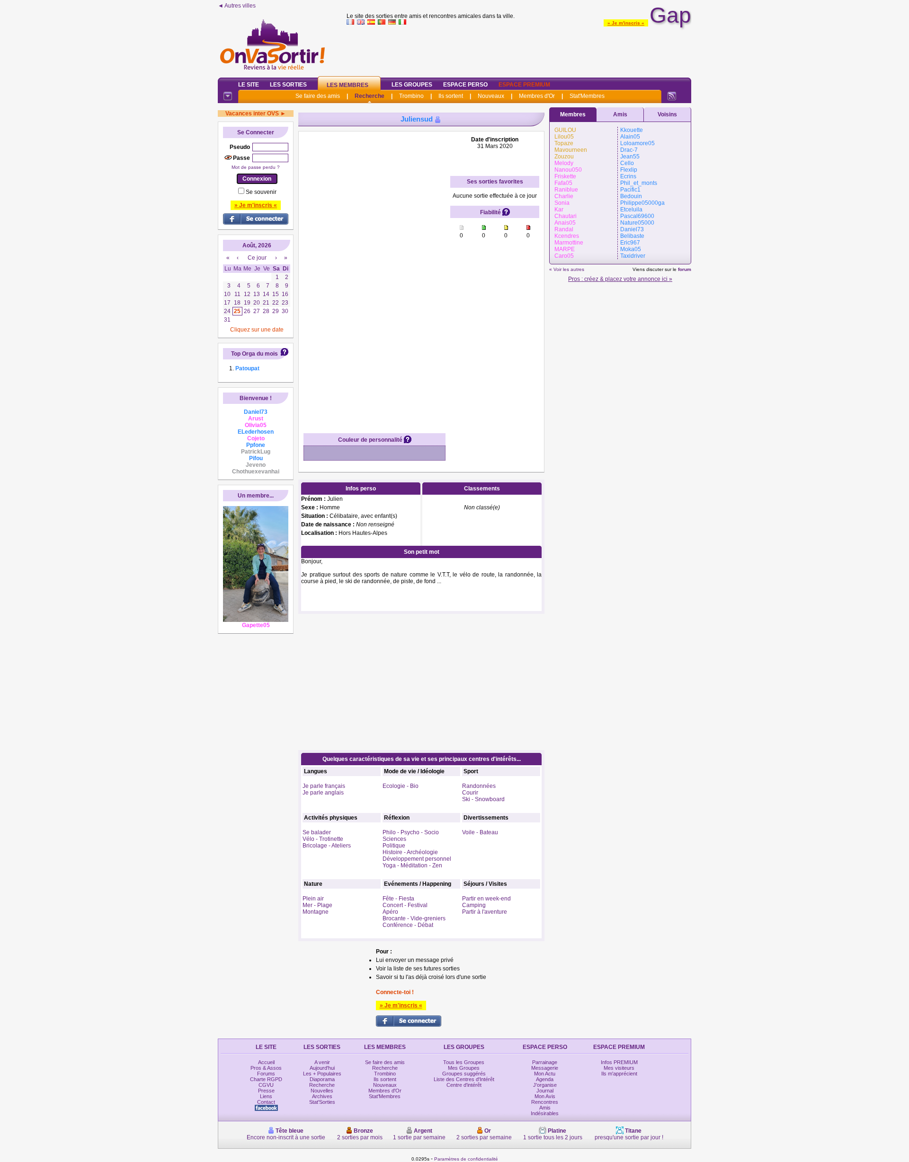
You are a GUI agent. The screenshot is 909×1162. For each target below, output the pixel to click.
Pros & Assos (266, 1068)
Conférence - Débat (408, 925)
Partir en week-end (486, 898)
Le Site (248, 84)
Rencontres (544, 1102)
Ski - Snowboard (483, 799)
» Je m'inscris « (625, 23)
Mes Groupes (464, 1068)
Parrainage (544, 1062)
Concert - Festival (405, 905)
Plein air (313, 898)
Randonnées (479, 786)
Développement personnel (417, 859)
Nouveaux (491, 96)
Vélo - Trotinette (323, 839)
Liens (266, 1096)
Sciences (394, 839)
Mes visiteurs (619, 1068)
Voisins (667, 114)
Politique (394, 845)
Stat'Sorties (322, 1102)
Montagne (316, 912)
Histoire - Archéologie (410, 852)
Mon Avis (545, 1096)
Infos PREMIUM (619, 1062)
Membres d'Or (537, 96)
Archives (322, 1096)
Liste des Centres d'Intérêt (464, 1079)
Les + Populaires (322, 1073)
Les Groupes (412, 84)
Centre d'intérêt (463, 1085)
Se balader (317, 832)
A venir (322, 1062)
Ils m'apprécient (619, 1073)
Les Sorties (288, 84)
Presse (266, 1090)
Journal (544, 1090)
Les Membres (347, 85)
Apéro (390, 912)
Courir (470, 792)
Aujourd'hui (322, 1068)
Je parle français (324, 786)
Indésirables (545, 1113)
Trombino (411, 96)
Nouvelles (322, 1090)
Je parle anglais (323, 792)
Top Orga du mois (254, 353)
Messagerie (544, 1068)
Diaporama (322, 1079)
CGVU (266, 1085)
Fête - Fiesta (398, 898)
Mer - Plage (317, 905)
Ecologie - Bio (401, 786)
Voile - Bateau (480, 832)
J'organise (545, 1085)
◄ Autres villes (237, 5)
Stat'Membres (587, 96)
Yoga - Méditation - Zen (412, 865)
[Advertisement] (519, 49)
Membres (573, 114)
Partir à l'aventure (484, 912)
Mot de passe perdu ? (256, 167)
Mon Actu (544, 1073)
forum (684, 269)
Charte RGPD (266, 1079)
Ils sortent (450, 96)
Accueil (266, 1062)
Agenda (544, 1079)
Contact (266, 1102)
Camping (474, 905)
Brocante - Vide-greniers (414, 918)
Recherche (369, 96)
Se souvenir (261, 192)
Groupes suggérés (464, 1073)
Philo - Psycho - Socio (411, 832)
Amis (620, 114)
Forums (266, 1073)
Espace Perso (465, 84)
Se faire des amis (317, 96)
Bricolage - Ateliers (327, 845)
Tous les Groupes (463, 1062)
